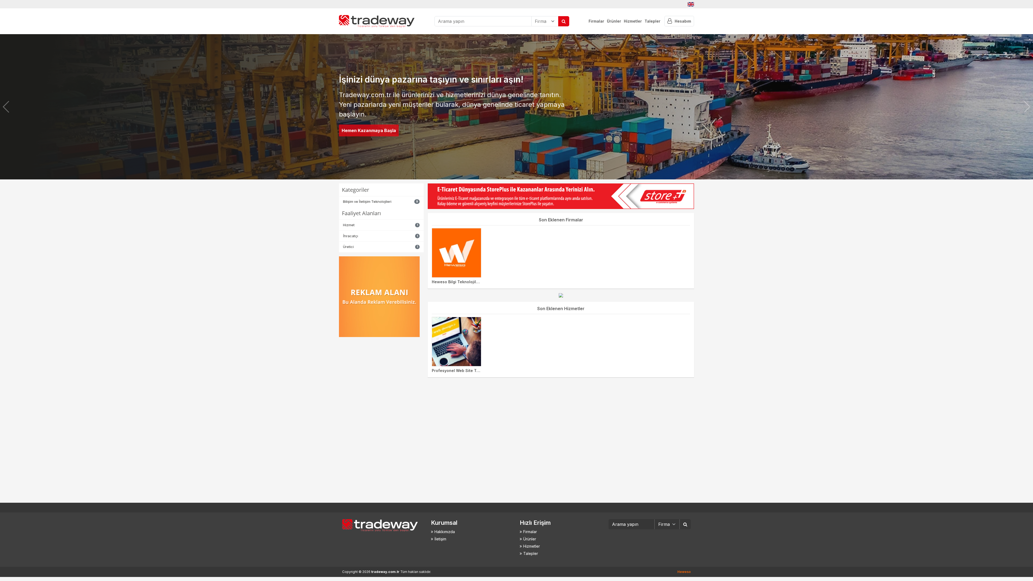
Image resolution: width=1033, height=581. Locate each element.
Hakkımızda (444, 531)
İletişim (440, 539)
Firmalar (596, 21)
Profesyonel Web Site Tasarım (460, 370)
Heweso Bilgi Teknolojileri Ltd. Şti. (464, 281)
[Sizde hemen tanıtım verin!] (561, 295)
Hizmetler (633, 21)
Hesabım (683, 21)
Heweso (684, 572)
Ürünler (614, 21)
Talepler (652, 21)
